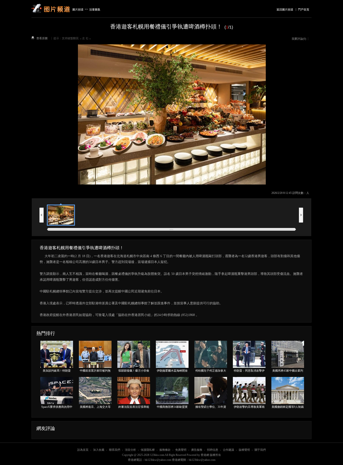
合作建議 (228, 449)
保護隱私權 (148, 449)
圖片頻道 (78, 9)
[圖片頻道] (51, 2)
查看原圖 (42, 38)
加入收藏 (98, 449)
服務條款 (165, 449)
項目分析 (130, 449)
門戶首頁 (303, 9)
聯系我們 (114, 449)
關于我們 (260, 449)
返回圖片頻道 (284, 9)
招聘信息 (212, 449)
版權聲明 (244, 449)
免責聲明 (180, 449)
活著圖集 (94, 9)
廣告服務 (196, 449)
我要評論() (299, 38)
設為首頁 (82, 449)
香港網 (205, 455)
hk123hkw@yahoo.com (202, 459)
